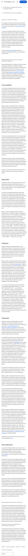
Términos (23, 546)
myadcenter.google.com (13, 326)
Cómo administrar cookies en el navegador (12, 12)
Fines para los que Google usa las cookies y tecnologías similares (12, 8)
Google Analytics (17, 264)
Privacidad (17, 546)
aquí (11, 438)
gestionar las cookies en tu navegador (16, 72)
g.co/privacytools (19, 70)
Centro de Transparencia (7, 549)
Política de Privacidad (10, 50)
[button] (2, 1)
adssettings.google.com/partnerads (9, 327)
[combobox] (7, 553)
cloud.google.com (17, 342)
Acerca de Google (10, 546)
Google (3, 546)
